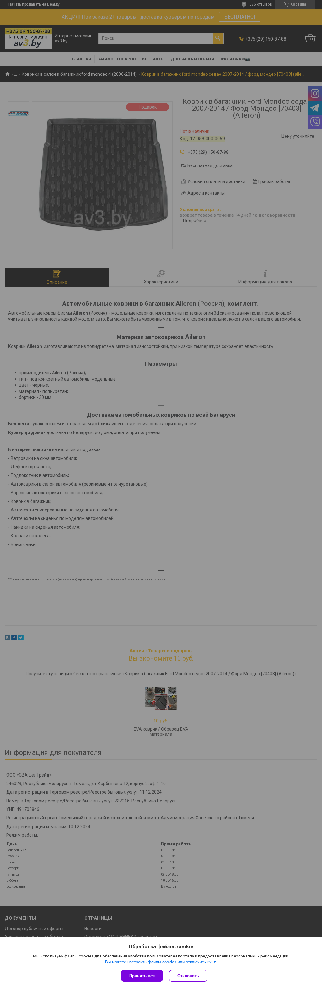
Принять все (142, 975)
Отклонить (188, 975)
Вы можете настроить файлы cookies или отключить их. (159, 962)
